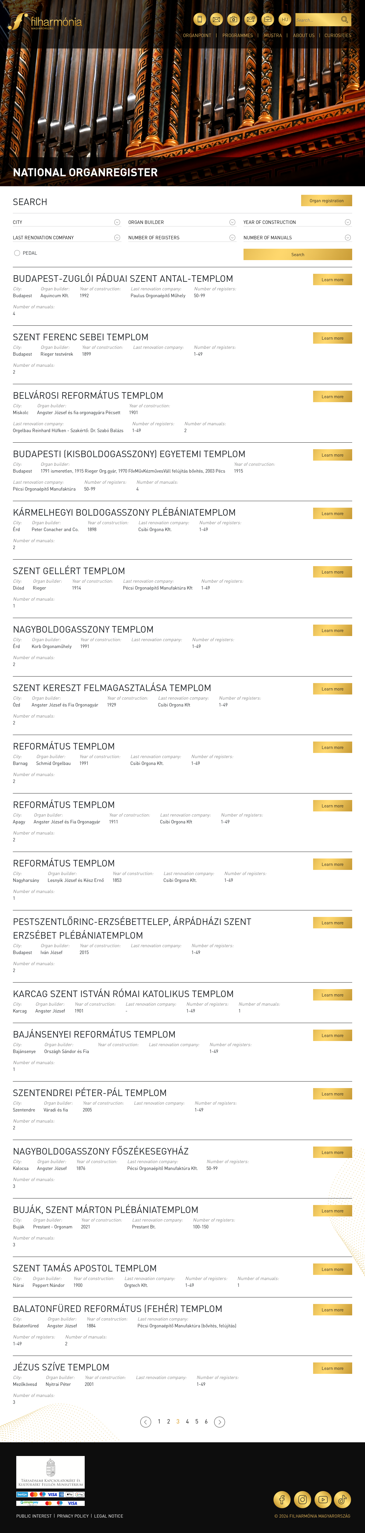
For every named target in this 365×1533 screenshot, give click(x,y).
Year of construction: (100, 288)
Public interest (34, 1516)
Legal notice (108, 1516)
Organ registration (327, 200)
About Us (304, 35)
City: (17, 288)
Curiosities (338, 35)
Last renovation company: (156, 288)
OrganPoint (197, 35)
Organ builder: (55, 288)
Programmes (237, 35)
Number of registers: (215, 288)
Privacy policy (73, 1516)
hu (285, 19)
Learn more (333, 279)
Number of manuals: (33, 306)
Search (297, 254)
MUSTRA (273, 35)
